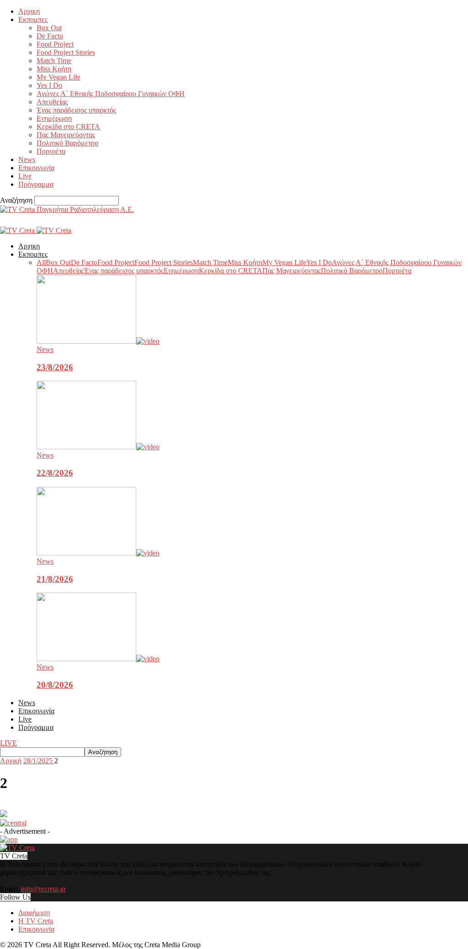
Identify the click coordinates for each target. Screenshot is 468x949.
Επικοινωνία (36, 168)
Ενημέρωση (54, 118)
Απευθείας (52, 102)
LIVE (8, 743)
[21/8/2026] (98, 553)
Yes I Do (49, 85)
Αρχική (10, 761)
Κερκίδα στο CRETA (68, 126)
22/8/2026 (55, 473)
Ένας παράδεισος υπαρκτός (76, 110)
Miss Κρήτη (54, 69)
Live (25, 176)
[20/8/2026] (98, 659)
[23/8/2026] (98, 341)
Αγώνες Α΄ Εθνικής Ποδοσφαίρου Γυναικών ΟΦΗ (111, 93)
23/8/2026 (55, 367)
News (26, 159)
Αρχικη (29, 11)
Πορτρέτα (51, 151)
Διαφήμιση (34, 913)
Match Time (54, 61)
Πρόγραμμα (35, 184)
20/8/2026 (55, 685)
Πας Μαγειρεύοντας (66, 135)
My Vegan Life (58, 77)
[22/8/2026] (98, 447)
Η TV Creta (35, 921)
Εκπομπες (33, 19)
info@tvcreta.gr (43, 889)
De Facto (50, 36)
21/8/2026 (55, 579)
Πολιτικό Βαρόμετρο (67, 143)
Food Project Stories (66, 52)
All (41, 262)
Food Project (55, 44)
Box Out (49, 28)
